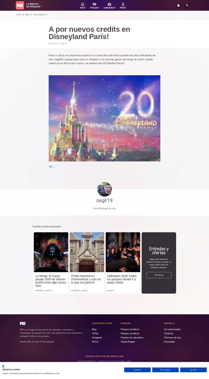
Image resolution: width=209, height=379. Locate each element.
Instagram (97, 337)
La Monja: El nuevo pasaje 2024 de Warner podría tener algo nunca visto (50, 280)
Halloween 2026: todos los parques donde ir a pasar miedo (122, 279)
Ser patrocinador (172, 329)
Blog (27, 14)
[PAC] (20, 5)
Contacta (168, 333)
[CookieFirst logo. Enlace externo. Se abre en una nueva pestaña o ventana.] (3, 366)
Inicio (18, 14)
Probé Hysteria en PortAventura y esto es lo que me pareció (86, 279)
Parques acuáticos (130, 333)
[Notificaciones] (178, 5)
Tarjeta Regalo (128, 341)
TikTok (95, 333)
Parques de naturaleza (132, 337)
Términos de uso (172, 337)
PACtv (95, 341)
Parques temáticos (130, 329)
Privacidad (169, 341)
